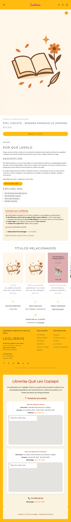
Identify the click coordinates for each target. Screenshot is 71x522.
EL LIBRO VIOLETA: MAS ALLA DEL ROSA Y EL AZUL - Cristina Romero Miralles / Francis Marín (13, 289)
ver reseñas (32, 232)
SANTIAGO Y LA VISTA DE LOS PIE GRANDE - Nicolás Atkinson (35, 289)
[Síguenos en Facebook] (4, 363)
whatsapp (41, 322)
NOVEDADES (40, 341)
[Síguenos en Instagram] (13, 363)
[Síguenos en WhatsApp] (28, 363)
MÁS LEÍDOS (40, 344)
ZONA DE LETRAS (42, 338)
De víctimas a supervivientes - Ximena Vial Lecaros (58, 289)
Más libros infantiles (11, 201)
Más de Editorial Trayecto (13, 196)
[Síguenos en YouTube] (18, 363)
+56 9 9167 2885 (39, 460)
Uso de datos (57, 344)
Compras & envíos (59, 338)
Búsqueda (56, 335)
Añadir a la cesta (35, 134)
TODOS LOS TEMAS (43, 347)
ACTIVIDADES (41, 335)
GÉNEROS (40, 350)
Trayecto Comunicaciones (16, 119)
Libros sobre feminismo (12, 198)
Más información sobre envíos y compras (19, 236)
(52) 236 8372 (39, 413)
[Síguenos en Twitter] (9, 363)
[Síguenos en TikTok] (23, 363)
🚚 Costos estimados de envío (16, 227)
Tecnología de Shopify (49, 368)
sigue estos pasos (58, 309)
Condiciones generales (60, 347)
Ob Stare (13, 285)
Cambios (56, 341)
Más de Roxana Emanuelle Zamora (16, 193)
